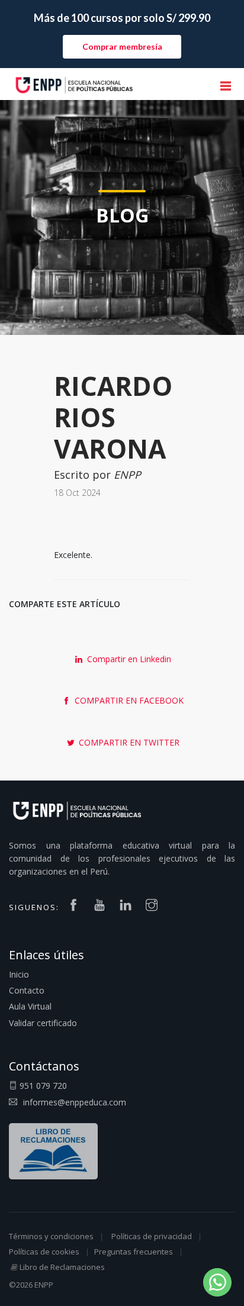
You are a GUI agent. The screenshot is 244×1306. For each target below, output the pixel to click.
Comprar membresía (122, 46)
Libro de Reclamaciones (62, 1267)
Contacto (26, 990)
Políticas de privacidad (151, 1236)
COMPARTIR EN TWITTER (127, 742)
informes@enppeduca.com (74, 1102)
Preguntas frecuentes (133, 1251)
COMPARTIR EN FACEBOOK (128, 700)
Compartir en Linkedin (128, 659)
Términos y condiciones (51, 1236)
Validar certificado (43, 1022)
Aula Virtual (30, 1006)
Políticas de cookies (44, 1251)
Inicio (19, 974)
